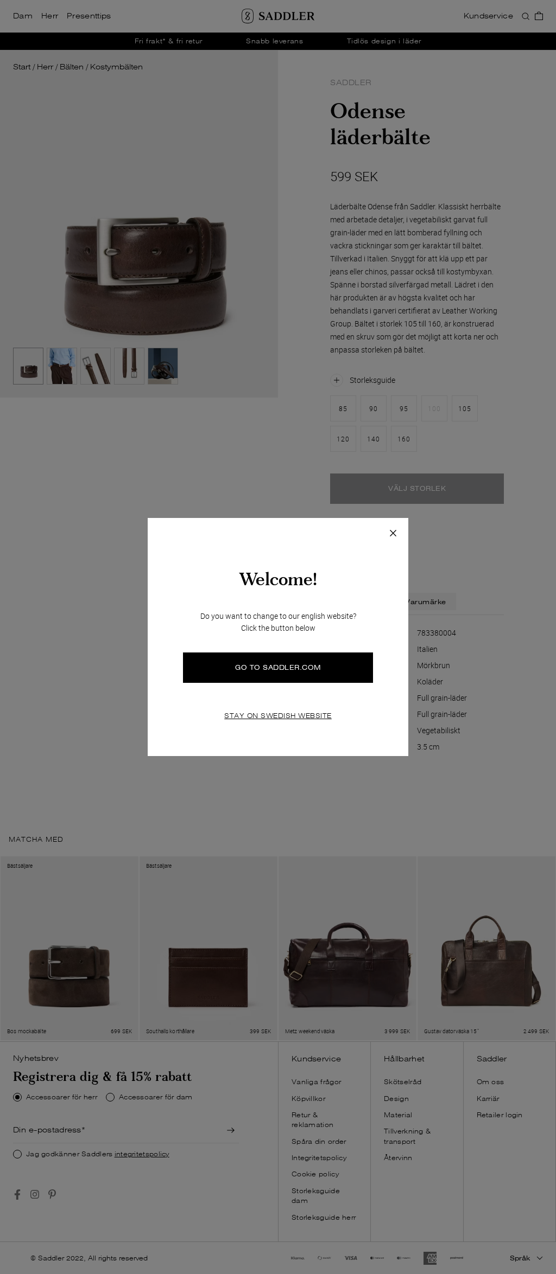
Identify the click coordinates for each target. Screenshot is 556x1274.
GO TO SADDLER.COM (278, 667)
